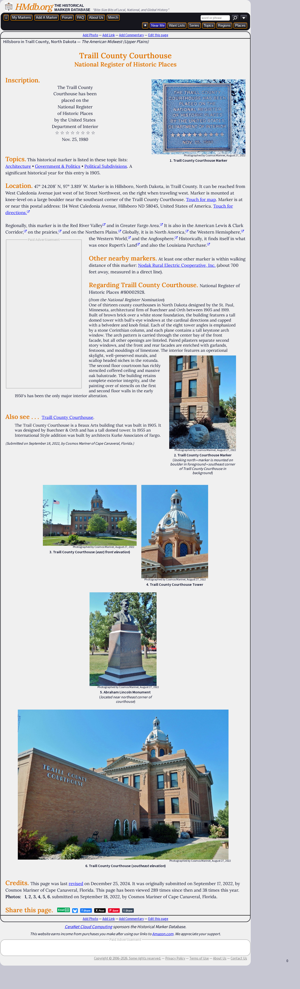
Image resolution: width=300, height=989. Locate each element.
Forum (67, 17)
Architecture (18, 166)
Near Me (158, 25)
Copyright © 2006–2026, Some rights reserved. (127, 958)
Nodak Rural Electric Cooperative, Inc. (177, 265)
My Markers (21, 17)
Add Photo (90, 35)
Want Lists (177, 25)
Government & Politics (57, 166)
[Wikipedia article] (104, 225)
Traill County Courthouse (67, 417)
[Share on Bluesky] (75, 910)
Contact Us (239, 958)
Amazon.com (162, 933)
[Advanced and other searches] (243, 18)
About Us (96, 17)
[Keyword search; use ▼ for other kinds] (235, 18)
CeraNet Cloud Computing (88, 927)
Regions (224, 25)
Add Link (108, 35)
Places (240, 25)
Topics (209, 25)
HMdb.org (33, 6)
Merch (113, 17)
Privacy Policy (175, 958)
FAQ (80, 17)
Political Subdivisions (105, 166)
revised (76, 883)
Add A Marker (46, 17)
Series (194, 25)
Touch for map (201, 199)
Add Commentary (131, 35)
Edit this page (158, 35)
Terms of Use (199, 958)
